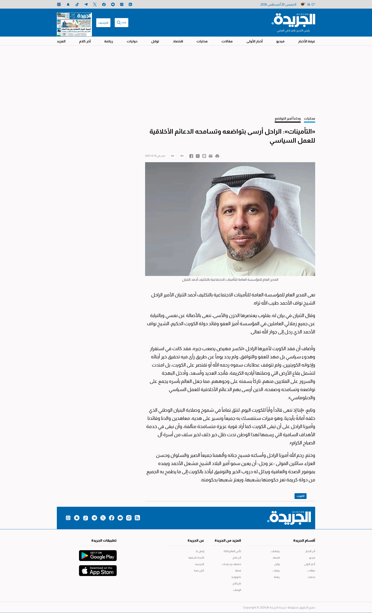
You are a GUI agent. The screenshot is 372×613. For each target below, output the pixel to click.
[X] (95, 4)
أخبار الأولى (254, 41)
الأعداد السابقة (196, 557)
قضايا (238, 570)
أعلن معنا (199, 570)
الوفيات (237, 589)
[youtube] (113, 4)
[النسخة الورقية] (74, 22)
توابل (155, 41)
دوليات (132, 41)
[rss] (130, 4)
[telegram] (86, 4)
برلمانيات (275, 551)
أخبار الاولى (309, 564)
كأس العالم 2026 (232, 551)
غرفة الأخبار (306, 41)
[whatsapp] (59, 4)
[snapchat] (68, 4)
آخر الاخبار (310, 551)
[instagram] (121, 4)
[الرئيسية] (293, 20)
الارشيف (103, 22)
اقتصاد (178, 41)
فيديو (280, 41)
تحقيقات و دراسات (231, 564)
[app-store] (98, 568)
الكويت (300, 495)
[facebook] (104, 4)
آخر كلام (85, 41)
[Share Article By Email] (210, 155)
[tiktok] (77, 4)
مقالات (227, 41)
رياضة (108, 41)
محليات (202, 41)
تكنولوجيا (236, 577)
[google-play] (98, 553)
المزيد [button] (61, 41)
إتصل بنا (200, 551)
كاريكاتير (236, 583)
